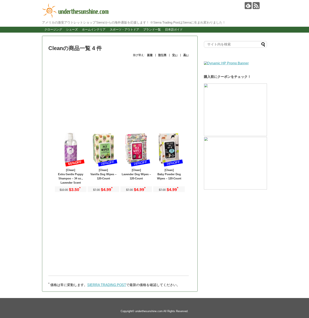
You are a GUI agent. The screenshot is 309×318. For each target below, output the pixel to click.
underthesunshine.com (149, 311)
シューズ (72, 29)
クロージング (53, 29)
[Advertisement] (119, 89)
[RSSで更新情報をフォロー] (256, 5)
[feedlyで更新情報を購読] (248, 5)
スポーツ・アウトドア (124, 29)
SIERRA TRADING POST (106, 285)
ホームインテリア (94, 29)
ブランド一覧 (152, 29)
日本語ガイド (174, 29)
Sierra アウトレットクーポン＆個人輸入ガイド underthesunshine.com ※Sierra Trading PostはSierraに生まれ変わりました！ (151, 10)
